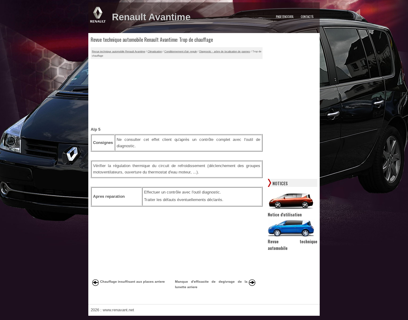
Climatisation (155, 51)
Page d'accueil (285, 16)
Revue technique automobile (292, 244)
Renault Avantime (151, 17)
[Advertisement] (177, 92)
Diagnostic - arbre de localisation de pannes (224, 51)
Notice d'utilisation (285, 214)
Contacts (307, 16)
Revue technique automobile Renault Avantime (118, 51)
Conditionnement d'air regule (180, 51)
